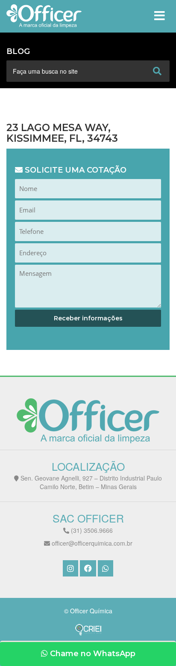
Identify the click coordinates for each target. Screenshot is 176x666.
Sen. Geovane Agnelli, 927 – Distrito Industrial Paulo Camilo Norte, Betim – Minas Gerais (90, 482)
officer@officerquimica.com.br (91, 543)
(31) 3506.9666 (91, 530)
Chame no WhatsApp (91, 653)
